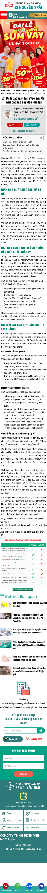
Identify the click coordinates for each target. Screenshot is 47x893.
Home (4, 90)
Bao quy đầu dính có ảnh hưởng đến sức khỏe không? (21, 146)
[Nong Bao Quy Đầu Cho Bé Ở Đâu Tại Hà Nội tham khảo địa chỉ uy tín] (5, 658)
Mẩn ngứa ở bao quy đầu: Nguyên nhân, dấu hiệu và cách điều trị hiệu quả (29, 631)
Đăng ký (23, 774)
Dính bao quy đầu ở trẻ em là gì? (17, 142)
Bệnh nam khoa (14, 90)
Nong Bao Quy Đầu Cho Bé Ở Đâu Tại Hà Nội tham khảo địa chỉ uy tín (29, 658)
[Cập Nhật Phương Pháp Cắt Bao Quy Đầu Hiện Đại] (5, 605)
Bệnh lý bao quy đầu (31, 90)
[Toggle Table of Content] (40, 138)
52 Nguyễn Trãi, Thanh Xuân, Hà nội (25, 849)
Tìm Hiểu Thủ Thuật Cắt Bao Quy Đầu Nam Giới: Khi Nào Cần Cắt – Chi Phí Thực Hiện (28, 618)
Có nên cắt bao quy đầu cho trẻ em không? (22, 151)
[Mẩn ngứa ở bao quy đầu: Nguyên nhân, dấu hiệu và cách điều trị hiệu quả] (5, 632)
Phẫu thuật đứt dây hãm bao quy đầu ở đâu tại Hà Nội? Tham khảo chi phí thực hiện (29, 645)
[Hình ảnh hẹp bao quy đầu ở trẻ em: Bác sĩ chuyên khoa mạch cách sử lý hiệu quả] (5, 671)
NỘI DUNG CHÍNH (12, 137)
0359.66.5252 (20, 16)
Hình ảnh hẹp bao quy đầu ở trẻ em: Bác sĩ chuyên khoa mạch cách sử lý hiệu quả (29, 671)
